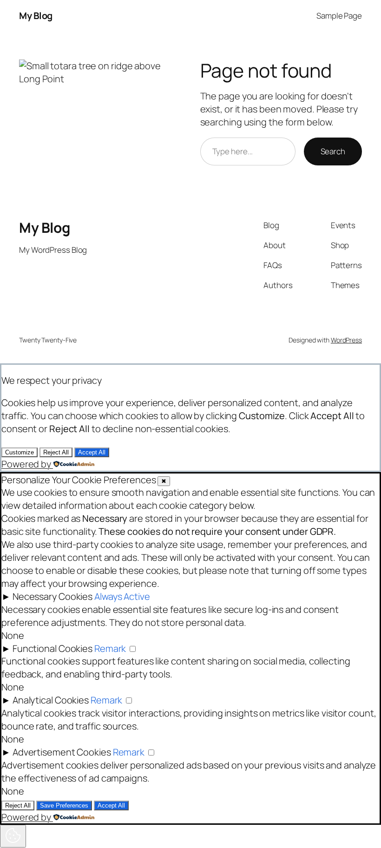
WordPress (346, 339)
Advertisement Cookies (62, 752)
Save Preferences (64, 805)
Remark (110, 648)
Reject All (56, 452)
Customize (19, 452)
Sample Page (339, 15)
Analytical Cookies (51, 700)
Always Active (122, 596)
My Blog (36, 15)
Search (333, 151)
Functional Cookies (52, 648)
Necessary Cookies (52, 596)
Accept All (91, 452)
